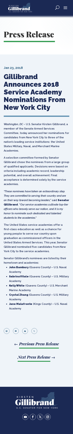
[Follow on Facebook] (33, 417)
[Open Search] (57, 7)
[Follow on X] (40, 417)
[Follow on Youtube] (25, 417)
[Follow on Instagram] (48, 417)
